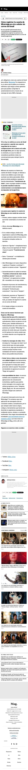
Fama (9, 758)
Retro (19, 758)
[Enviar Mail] (2, 72)
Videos (19, 751)
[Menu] (2, 9)
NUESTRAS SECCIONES (14, 748)
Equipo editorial (14, 707)
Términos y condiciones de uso (14, 728)
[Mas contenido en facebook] (11, 744)
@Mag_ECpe (11, 457)
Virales (8, 762)
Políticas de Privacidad (14, 730)
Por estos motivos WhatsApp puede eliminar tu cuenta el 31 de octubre (19, 127)
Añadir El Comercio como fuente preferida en (14, 18)
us (8, 755)
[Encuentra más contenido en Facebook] (2, 39)
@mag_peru (13, 470)
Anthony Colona (7, 72)
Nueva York (15, 12)
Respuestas (9, 751)
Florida (2, 12)
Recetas (19, 762)
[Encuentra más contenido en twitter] (5, 39)
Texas (10, 12)
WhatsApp (5, 498)
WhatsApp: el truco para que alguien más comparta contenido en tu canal (18, 135)
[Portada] (14, 706)
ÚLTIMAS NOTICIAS (7, 654)
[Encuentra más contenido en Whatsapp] (8, 39)
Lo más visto (5, 503)
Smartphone (20, 498)
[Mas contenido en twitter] (14, 744)
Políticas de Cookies (14, 732)
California (6, 12)
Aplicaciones (12, 498)
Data (19, 755)
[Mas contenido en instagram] (16, 744)
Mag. (10, 461)
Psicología (20, 12)
